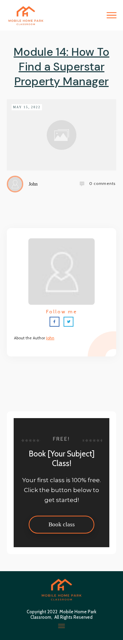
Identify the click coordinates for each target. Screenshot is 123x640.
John (50, 338)
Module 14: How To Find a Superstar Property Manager (61, 67)
